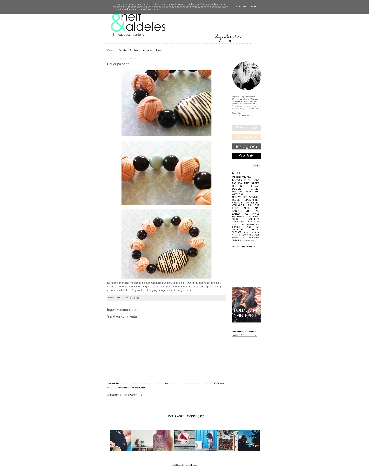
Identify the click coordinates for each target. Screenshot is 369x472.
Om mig (122, 50)
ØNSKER (251, 240)
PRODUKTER (253, 238)
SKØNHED (236, 240)
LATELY (236, 214)
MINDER (250, 235)
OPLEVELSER (240, 197)
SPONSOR (236, 232)
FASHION (237, 183)
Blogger (194, 465)
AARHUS (237, 211)
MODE (256, 180)
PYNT (248, 227)
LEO (243, 238)
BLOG (246, 232)
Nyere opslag (113, 383)
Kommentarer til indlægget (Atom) (132, 388)
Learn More (241, 7)
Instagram (147, 50)
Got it (253, 7)
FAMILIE (255, 214)
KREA (235, 208)
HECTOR (237, 186)
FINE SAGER (252, 183)
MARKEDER (252, 202)
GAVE (248, 216)
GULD (256, 222)
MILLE (236, 173)
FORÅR (255, 186)
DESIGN (236, 189)
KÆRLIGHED (253, 219)
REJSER (236, 200)
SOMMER (254, 197)
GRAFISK (236, 227)
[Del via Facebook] (135, 298)
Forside (110, 50)
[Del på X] (132, 298)
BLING (235, 219)
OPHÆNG (243, 235)
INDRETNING (252, 211)
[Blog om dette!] (129, 298)
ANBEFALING (241, 176)
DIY (250, 180)
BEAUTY (255, 230)
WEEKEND (238, 194)
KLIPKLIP (244, 240)
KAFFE (246, 208)
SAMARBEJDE (252, 224)
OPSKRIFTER (251, 200)
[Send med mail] (127, 298)
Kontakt (159, 50)
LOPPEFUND (237, 222)
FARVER (254, 189)
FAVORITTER (238, 216)
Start (166, 383)
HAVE (234, 224)
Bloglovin (134, 50)
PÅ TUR (254, 205)
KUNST (256, 216)
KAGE (256, 208)
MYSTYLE (239, 180)
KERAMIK (255, 232)
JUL (246, 214)
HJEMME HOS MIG (245, 191)
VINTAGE (237, 202)
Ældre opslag (219, 383)
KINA (242, 224)
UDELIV (249, 222)
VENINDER (238, 205)
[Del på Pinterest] (138, 298)
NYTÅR (235, 235)
